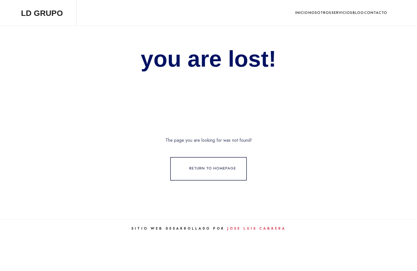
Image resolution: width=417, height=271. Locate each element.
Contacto (375, 12)
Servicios (342, 12)
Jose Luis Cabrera (256, 228)
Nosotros (319, 12)
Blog (358, 12)
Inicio (301, 12)
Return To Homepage (212, 168)
